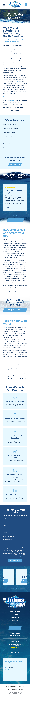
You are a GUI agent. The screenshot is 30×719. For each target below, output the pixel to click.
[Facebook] (15, 655)
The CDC (5, 327)
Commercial (15, 614)
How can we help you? (8, 539)
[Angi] (18, 655)
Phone (4, 525)
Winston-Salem (11, 671)
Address (5, 532)
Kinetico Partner (15, 617)
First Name (5, 518)
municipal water (10, 100)
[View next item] (17, 215)
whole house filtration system (14, 362)
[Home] (15, 4)
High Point (9, 669)
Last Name (5, 522)
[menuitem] (15, 124)
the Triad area (15, 64)
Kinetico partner (18, 81)
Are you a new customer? (9, 536)
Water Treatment (15, 611)
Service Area (15, 620)
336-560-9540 (15, 636)
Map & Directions (15, 647)
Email (4, 529)
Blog (15, 623)
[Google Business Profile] (12, 655)
